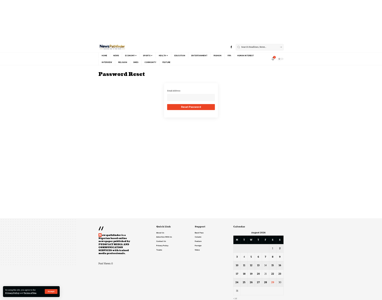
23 (279, 273)
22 (272, 273)
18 (244, 273)
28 (265, 282)
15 (272, 265)
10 (237, 265)
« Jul (235, 298)
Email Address (173, 91)
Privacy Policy (12, 293)
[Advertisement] (89, 21)
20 (258, 273)
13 (258, 265)
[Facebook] (231, 47)
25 (244, 282)
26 (251, 282)
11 (244, 265)
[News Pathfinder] (112, 47)
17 (237, 273)
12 (251, 265)
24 (236, 282)
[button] (51, 291)
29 (272, 282)
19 (251, 273)
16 (280, 265)
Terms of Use (30, 293)
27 (258, 282)
